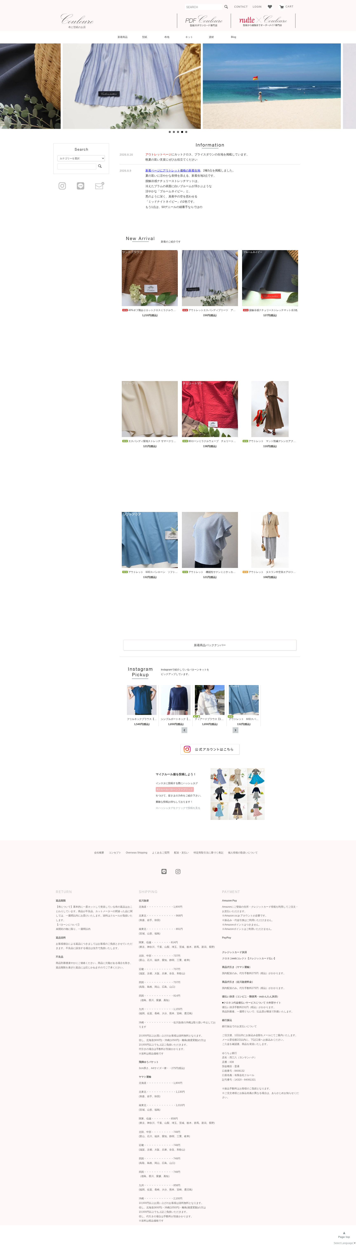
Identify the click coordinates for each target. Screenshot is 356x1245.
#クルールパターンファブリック (175, 789)
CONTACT (241, 6)
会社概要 (99, 852)
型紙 (144, 37)
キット (189, 37)
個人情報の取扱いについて (243, 852)
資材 (211, 37)
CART (289, 6)
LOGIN (257, 6)
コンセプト (115, 852)
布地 (166, 37)
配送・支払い (181, 852)
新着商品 (123, 37)
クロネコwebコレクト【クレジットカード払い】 (249, 958)
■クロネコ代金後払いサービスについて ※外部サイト (251, 1002)
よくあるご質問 (160, 852)
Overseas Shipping (136, 852)
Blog (233, 37)
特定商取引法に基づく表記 (208, 852)
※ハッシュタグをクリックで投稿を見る (178, 808)
